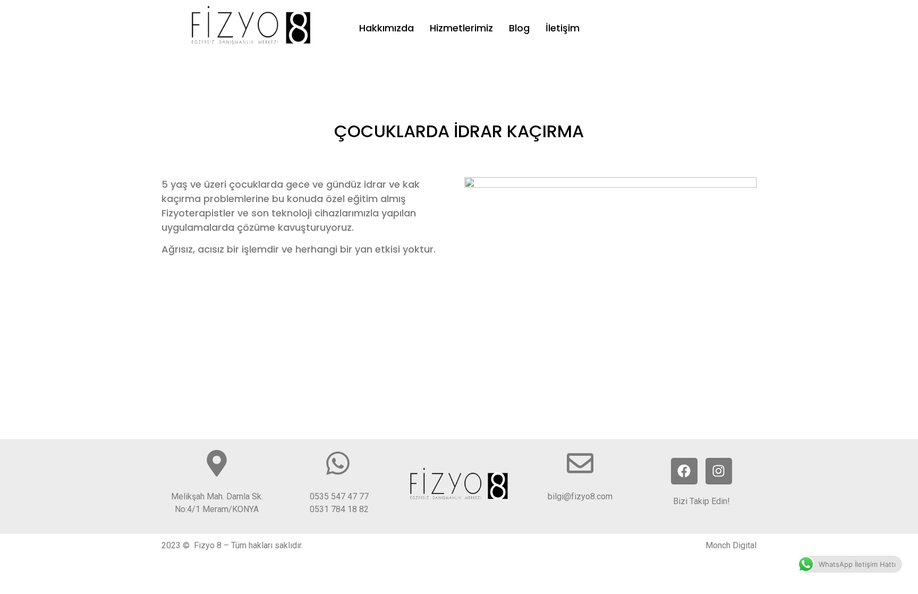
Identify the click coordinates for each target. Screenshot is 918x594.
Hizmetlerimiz (461, 28)
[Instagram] (719, 471)
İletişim (563, 28)
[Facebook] (684, 471)
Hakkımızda (386, 28)
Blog (519, 28)
